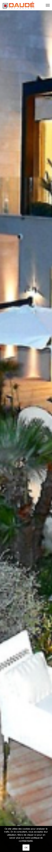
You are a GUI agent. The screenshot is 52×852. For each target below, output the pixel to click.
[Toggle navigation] (48, 5)
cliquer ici (31, 834)
